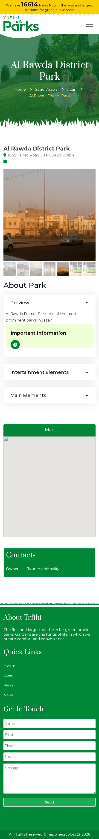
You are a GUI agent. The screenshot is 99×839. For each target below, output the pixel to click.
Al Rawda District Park (49, 96)
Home (20, 89)
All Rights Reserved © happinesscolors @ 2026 (49, 834)
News (8, 695)
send (49, 802)
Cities (8, 675)
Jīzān (71, 89)
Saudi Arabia (46, 89)
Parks (8, 685)
